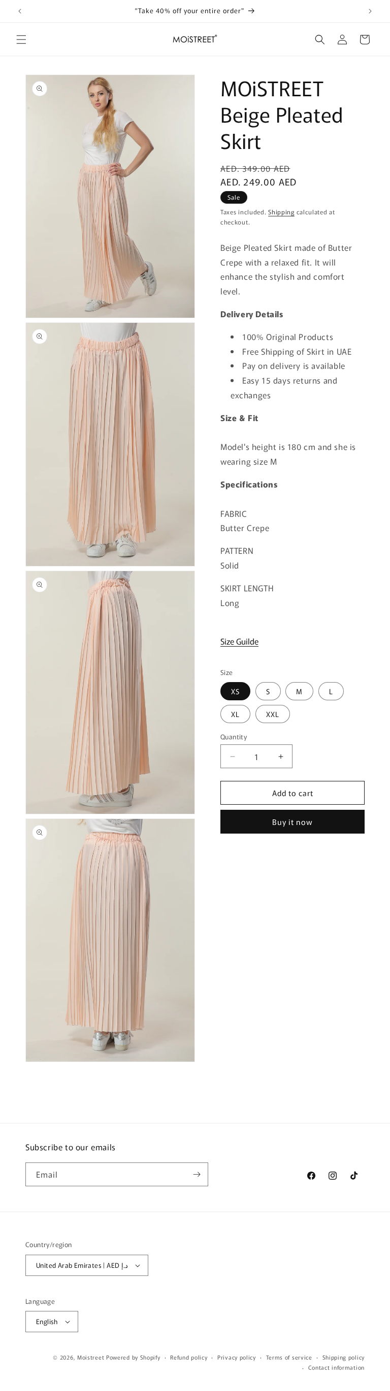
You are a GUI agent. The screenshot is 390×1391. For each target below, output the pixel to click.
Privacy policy (236, 1357)
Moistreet (90, 1357)
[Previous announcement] (20, 11)
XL (235, 714)
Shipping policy (343, 1357)
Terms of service (289, 1357)
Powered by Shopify (133, 1357)
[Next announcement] (370, 11)
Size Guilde (239, 641)
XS (235, 691)
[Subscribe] (196, 1174)
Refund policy (188, 1357)
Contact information (336, 1367)
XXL (272, 714)
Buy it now (292, 821)
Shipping (281, 211)
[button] (21, 39)
